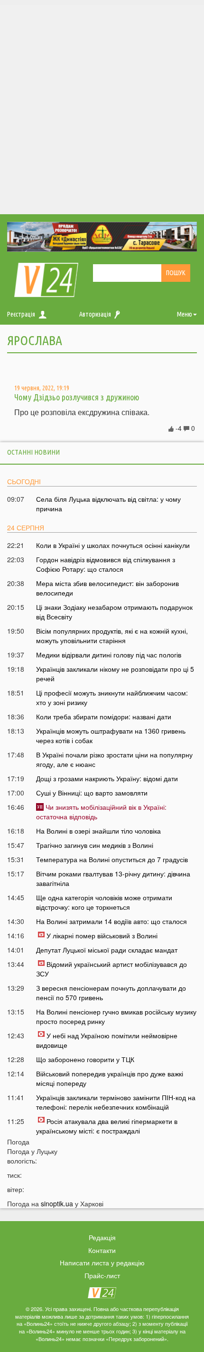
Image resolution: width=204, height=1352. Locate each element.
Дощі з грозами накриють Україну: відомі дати (107, 778)
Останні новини (33, 452)
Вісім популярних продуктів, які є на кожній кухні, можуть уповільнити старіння (112, 635)
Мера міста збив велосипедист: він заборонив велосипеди (107, 587)
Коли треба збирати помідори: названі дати (103, 716)
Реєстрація (21, 314)
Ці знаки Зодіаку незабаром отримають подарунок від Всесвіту (114, 611)
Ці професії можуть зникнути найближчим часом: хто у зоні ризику (112, 697)
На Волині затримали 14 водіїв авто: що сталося (111, 921)
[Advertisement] (102, 107)
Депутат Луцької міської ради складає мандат (106, 949)
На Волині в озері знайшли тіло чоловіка (98, 830)
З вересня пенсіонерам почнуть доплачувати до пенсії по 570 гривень (111, 992)
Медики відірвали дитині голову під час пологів (108, 654)
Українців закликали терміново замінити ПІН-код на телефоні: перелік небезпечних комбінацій (115, 1102)
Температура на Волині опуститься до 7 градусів (112, 859)
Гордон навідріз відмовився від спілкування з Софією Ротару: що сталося (105, 564)
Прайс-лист (102, 1275)
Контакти (102, 1250)
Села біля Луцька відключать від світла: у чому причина (108, 503)
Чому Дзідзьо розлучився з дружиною (76, 397)
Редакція (102, 1237)
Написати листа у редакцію (102, 1262)
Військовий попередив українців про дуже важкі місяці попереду (109, 1078)
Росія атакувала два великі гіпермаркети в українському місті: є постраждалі (106, 1125)
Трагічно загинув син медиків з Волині (94, 845)
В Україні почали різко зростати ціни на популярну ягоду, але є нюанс (114, 759)
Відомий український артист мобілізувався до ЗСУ (111, 968)
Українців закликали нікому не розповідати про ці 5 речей (115, 673)
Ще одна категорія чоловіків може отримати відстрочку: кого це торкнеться (104, 902)
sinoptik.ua (57, 1203)
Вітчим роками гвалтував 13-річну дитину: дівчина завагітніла (113, 878)
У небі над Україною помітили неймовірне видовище (106, 1040)
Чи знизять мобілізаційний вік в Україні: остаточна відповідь (101, 811)
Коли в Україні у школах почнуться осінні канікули (113, 545)
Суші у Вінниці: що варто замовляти (92, 792)
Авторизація (95, 314)
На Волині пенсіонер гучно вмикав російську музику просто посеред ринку (116, 1016)
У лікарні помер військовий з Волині (102, 935)
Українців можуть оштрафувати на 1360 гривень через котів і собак (110, 735)
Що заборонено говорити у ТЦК (85, 1059)
